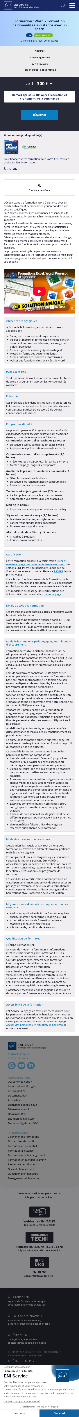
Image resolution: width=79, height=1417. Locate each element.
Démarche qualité (18, 1109)
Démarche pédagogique (22, 1104)
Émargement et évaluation (24, 1178)
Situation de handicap (21, 1118)
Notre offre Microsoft (21, 1141)
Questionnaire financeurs (23, 1173)
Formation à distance (21, 1150)
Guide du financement (21, 1169)
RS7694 (58, 571)
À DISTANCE (12, 169)
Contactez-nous (18, 1054)
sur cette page (52, 594)
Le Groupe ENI (16, 1091)
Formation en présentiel (22, 1146)
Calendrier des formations (23, 1136)
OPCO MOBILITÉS (43, 35)
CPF (29, 35)
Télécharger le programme (39, 69)
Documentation (17, 1095)
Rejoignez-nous (18, 1058)
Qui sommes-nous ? (20, 1081)
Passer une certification (22, 1164)
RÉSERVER (39, 115)
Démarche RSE (17, 1114)
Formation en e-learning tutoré (26, 1155)
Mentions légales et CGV (23, 1123)
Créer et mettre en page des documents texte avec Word (36, 562)
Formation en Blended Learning (27, 1159)
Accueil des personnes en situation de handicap (34, 1025)
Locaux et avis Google (21, 1086)
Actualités (14, 1100)
